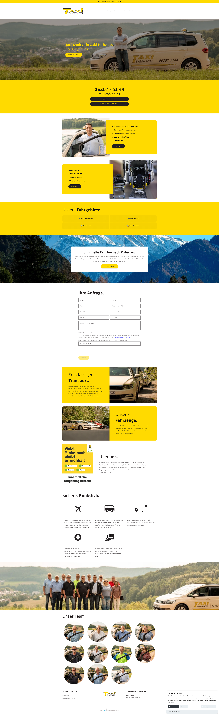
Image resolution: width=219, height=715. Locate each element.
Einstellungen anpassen (208, 706)
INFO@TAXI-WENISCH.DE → (109, 99)
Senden (83, 357)
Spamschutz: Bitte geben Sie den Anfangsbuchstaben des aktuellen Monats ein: (103, 340)
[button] (118, 11)
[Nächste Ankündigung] (156, 1)
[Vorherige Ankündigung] (63, 1)
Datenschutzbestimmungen (122, 338)
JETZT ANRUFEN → (74, 55)
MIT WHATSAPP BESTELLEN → (109, 104)
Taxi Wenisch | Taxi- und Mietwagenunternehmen (111, 709)
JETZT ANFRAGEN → (109, 266)
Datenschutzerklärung (174, 711)
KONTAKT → (118, 146)
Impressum (65, 695)
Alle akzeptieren (173, 706)
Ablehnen (183, 706)
